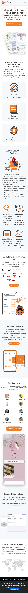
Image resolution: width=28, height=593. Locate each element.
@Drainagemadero (7, 414)
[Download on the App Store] (5, 579)
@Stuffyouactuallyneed (7, 407)
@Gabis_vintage (21, 407)
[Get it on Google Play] (13, 579)
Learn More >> (14, 285)
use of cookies (19, 587)
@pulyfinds (21, 414)
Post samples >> (14, 343)
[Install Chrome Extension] (21, 579)
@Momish (21, 422)
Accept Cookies (14, 589)
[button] (25, 2)
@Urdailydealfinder (7, 422)
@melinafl (7, 399)
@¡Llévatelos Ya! (21, 399)
